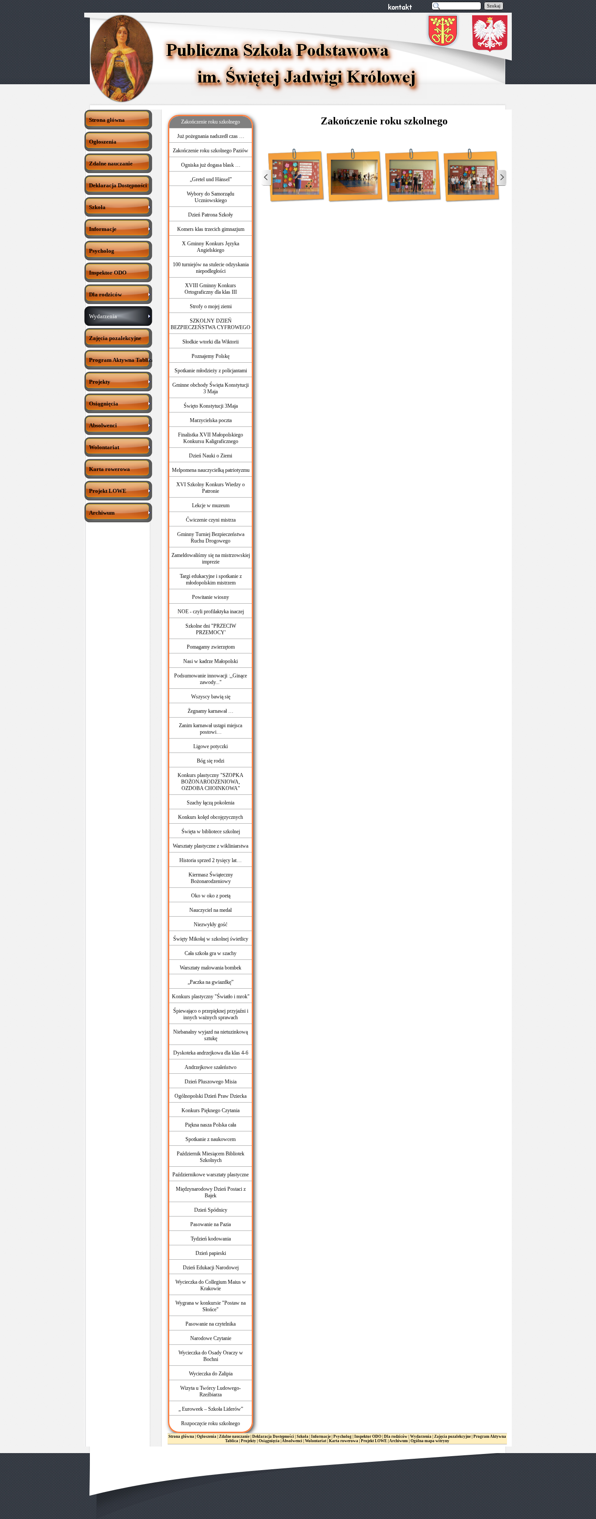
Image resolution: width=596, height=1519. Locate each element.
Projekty (248, 1441)
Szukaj (493, 5)
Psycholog (343, 1436)
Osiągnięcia (269, 1441)
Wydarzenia (421, 1436)
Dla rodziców (396, 1436)
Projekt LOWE (374, 1441)
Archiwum (398, 1441)
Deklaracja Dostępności (273, 1436)
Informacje (321, 1436)
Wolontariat (315, 1441)
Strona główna (181, 1436)
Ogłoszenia (206, 1436)
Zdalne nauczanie (234, 1436)
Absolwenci (292, 1441)
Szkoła (302, 1436)
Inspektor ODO (367, 1436)
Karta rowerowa (343, 1441)
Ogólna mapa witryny (430, 1441)
